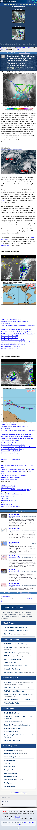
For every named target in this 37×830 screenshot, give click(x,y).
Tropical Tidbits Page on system (10, 319)
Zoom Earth (8, 647)
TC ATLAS (7, 682)
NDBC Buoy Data (10, 662)
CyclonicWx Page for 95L (26, 325)
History (17, 49)
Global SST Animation (11, 700)
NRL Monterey (9, 656)
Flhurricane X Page (25, 593)
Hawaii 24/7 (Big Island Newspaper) (11, 494)
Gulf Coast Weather (11, 773)
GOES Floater (5, 323)
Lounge (3, 200)
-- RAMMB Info (16, 346)
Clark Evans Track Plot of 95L (9, 336)
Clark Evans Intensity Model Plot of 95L (13, 334)
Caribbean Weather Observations (15, 666)
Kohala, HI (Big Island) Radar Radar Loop (12, 469)
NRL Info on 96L (5, 451)
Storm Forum (8, 634)
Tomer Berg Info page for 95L (9, 325)
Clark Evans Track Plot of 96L (9, 440)
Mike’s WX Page (9, 766)
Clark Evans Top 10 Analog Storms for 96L (13, 445)
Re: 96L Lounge (14, 514)
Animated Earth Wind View (13, 672)
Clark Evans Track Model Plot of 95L (12, 329)
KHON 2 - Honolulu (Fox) (8, 488)
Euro (23, 716)
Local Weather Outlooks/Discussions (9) (12, 51)
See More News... (24, 53)
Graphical (18, 47)
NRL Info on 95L (5, 346)
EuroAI (30, 716)
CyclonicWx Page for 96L (26, 430)
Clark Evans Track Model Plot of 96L (12, 434)
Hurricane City (9, 757)
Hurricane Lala (5, 245)
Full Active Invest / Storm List (14, 691)
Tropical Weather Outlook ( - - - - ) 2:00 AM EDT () (17, 48)
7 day (23, 47)
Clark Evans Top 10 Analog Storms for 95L (13, 340)
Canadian (8, 718)
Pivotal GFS (8, 716)
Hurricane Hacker (10, 786)
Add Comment (20, 67)
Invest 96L (18, 26)
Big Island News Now (7, 504)
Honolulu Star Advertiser (8, 500)
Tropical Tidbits (9, 750)
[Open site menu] (1, 1)
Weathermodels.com (11, 731)
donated (17, 817)
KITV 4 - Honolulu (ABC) (8, 486)
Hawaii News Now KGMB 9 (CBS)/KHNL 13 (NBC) (15, 490)
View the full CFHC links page (18, 793)
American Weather (10, 776)
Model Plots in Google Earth (9, 332)
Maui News (4, 498)
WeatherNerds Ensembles (13, 722)
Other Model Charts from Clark (9, 338)
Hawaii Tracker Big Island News (10, 506)
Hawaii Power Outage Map (8, 479)
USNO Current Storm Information (15, 694)
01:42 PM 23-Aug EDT (13, 69)
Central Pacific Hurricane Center (10, 459)
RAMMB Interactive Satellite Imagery (16, 644)
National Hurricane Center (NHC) (15, 627)
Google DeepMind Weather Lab (15, 735)
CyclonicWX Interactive (12, 740)
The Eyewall (8, 783)
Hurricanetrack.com (11, 753)
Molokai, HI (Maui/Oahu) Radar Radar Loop (13, 471)
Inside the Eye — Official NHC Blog (16, 630)
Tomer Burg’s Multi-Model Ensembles (17, 725)
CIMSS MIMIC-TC (10, 653)
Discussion (29, 47)
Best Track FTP (9, 688)
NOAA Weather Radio (11, 703)
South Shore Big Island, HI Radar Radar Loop (14, 465)
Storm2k (7, 763)
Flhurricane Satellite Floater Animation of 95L (13, 321)
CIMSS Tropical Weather (12, 659)
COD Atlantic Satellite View (8, 348)
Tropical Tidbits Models (12, 713)
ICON (17, 716)
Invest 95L (18, 9)
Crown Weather (9, 780)
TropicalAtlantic (9, 760)
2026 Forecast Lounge (14, 516)
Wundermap (3, 49)
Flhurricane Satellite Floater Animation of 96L (13, 426)
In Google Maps (26, 332)
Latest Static (30, 469)
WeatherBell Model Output (13, 728)
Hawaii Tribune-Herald (7, 496)
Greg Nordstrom (9, 770)
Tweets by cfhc (5, 596)
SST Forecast (25, 700)
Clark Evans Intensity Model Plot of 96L (13, 438)
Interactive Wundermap (12, 669)
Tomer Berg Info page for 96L (9, 430)
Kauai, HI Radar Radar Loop (9, 475)
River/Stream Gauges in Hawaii (10, 477)
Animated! (28, 329)
